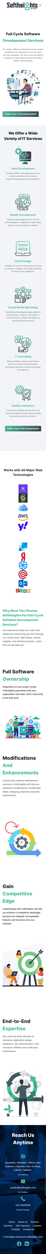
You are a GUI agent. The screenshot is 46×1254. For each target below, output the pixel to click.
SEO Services (23, 1225)
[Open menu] (40, 5)
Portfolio (16, 1229)
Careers (37, 1225)
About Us (22, 1222)
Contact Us (28, 1229)
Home (12, 1222)
